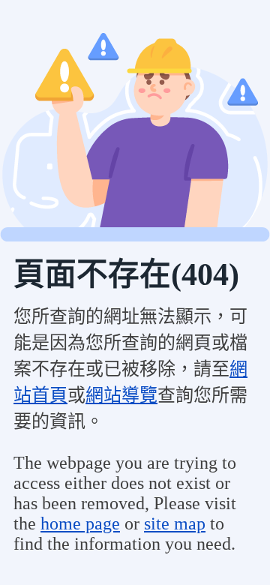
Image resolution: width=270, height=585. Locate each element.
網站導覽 (122, 395)
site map (175, 523)
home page (80, 523)
